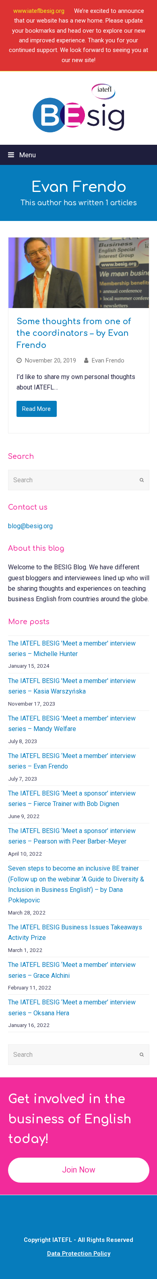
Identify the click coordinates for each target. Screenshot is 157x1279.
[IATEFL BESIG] (78, 108)
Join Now (78, 1170)
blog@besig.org (30, 526)
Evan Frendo (108, 360)
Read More (36, 408)
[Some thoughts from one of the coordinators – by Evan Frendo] (78, 272)
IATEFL (62, 1240)
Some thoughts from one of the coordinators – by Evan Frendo (74, 333)
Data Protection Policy (78, 1253)
